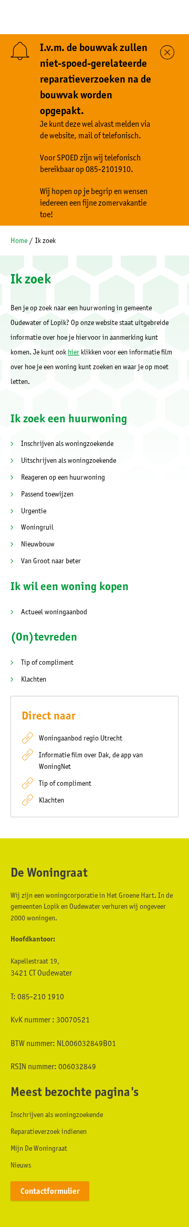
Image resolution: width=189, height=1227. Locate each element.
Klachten (33, 679)
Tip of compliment (47, 662)
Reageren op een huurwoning (63, 477)
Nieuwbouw (38, 544)
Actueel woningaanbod (54, 611)
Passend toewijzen (47, 494)
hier (73, 352)
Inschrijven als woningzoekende (67, 443)
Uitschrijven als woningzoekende (68, 460)
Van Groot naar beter (51, 560)
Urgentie (33, 510)
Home (18, 240)
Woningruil (37, 527)
